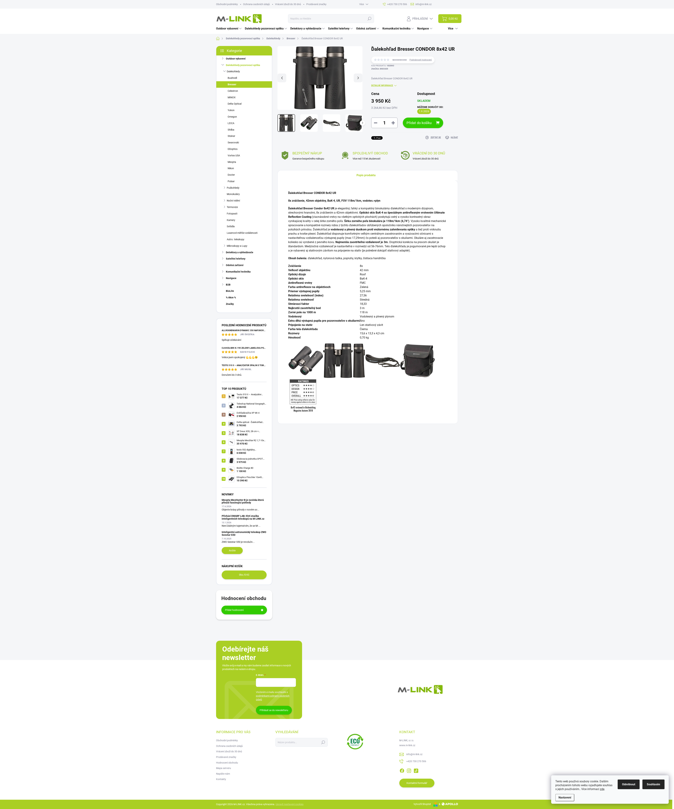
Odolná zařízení (234, 265)
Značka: (379, 69)
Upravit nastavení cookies (289, 804)
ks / (244, 574)
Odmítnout (628, 784)
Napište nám (223, 773)
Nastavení (565, 797)
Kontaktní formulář (417, 783)
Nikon (231, 168)
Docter (231, 174)
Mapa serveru (223, 768)
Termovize (232, 207)
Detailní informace (382, 85)
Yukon (231, 110)
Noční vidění (233, 200)
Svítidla (231, 226)
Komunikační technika (238, 271)
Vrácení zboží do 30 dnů (288, 4)
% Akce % (231, 297)
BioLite (230, 291)
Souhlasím (653, 784)
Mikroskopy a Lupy (237, 245)
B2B (228, 284)
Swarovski (233, 142)
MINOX (232, 97)
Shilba (231, 129)
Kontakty (221, 779)
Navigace (231, 278)
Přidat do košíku (419, 123)
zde (602, 789)
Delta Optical (235, 103)
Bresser (232, 84)
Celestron (233, 90)
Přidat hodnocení (234, 610)
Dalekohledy (233, 71)
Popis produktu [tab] (366, 175)
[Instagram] (409, 770)
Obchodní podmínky (227, 4)
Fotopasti (232, 213)
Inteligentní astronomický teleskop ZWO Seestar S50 (244, 533)
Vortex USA (234, 155)
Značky (230, 304)
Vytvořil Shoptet (422, 804)
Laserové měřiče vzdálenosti (242, 232)
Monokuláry (233, 194)
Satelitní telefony (235, 258)
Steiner (231, 136)
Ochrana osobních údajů (256, 4)
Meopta (232, 162)
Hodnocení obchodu (227, 762)
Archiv (232, 550)
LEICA (231, 123)
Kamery (231, 220)
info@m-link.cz (414, 754)
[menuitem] (229, 28)
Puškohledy (233, 187)
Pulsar (231, 181)
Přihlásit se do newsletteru (274, 710)
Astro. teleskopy (235, 239)
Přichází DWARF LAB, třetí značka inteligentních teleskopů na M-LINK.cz (243, 517)
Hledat (369, 18)
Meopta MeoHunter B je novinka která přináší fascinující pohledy (243, 501)
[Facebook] (402, 770)
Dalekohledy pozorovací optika (243, 65)
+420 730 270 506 (416, 761)
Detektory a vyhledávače (239, 252)
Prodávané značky (316, 4)
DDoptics (232, 149)
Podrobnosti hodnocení (420, 60)
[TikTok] (416, 770)
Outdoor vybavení (236, 58)
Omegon (232, 116)
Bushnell (232, 78)
